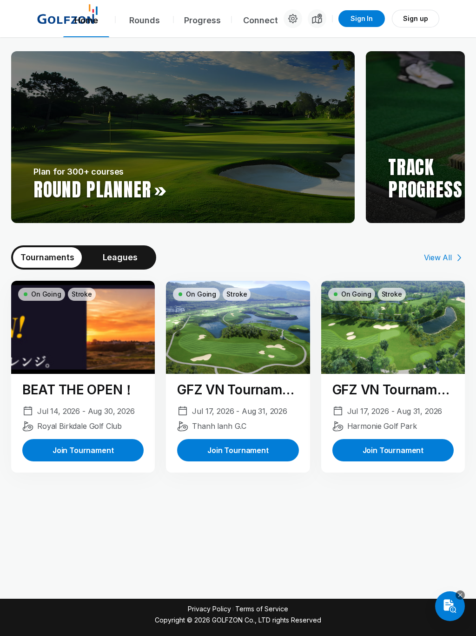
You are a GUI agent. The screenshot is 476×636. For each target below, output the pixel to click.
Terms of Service (261, 609)
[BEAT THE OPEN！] (83, 377)
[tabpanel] (238, 377)
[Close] (460, 595)
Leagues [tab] (120, 257)
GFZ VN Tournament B (393, 390)
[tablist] (83, 257)
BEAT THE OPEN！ (78, 390)
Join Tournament (83, 450)
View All (438, 257)
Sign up (415, 18)
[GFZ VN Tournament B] (393, 377)
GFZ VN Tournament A (237, 390)
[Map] (317, 18)
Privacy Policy (209, 609)
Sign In (361, 18)
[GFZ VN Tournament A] (238, 377)
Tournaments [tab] (47, 257)
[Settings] (293, 18)
